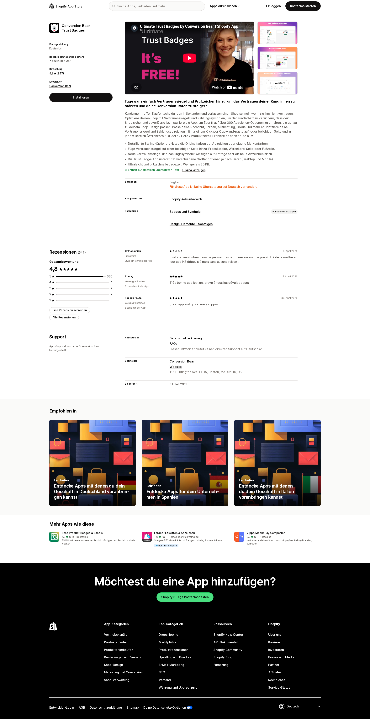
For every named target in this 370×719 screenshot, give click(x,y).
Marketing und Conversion (123, 672)
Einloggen (273, 6)
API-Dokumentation (228, 642)
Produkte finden (116, 642)
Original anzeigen (193, 170)
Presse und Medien (282, 657)
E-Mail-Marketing (171, 665)
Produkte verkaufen (118, 650)
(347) (60, 73)
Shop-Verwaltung (116, 680)
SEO (162, 672)
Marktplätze (168, 642)
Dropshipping (168, 634)
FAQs (173, 344)
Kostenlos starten (303, 6)
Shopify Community (228, 650)
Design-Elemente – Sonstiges (191, 224)
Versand (165, 680)
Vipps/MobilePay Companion (266, 532)
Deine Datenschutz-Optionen (164, 707)
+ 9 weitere (277, 83)
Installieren (81, 97)
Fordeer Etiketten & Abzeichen (174, 532)
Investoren (276, 650)
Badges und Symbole (185, 212)
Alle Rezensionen (64, 317)
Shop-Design (113, 665)
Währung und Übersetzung (178, 687)
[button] (92, 539)
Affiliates (275, 672)
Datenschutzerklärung (186, 338)
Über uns (274, 634)
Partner (273, 665)
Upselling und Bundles (175, 657)
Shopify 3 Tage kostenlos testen (185, 597)
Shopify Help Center (228, 634)
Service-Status (279, 687)
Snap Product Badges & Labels (82, 532)
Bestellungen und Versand (123, 657)
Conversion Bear (60, 86)
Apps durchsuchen (223, 6)
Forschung (221, 665)
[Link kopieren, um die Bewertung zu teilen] (143, 251)
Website (176, 367)
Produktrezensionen (173, 650)
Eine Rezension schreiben (70, 310)
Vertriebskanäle (115, 634)
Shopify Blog (223, 657)
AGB (82, 707)
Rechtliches (276, 680)
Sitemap (133, 707)
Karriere (274, 642)
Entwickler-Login (61, 707)
